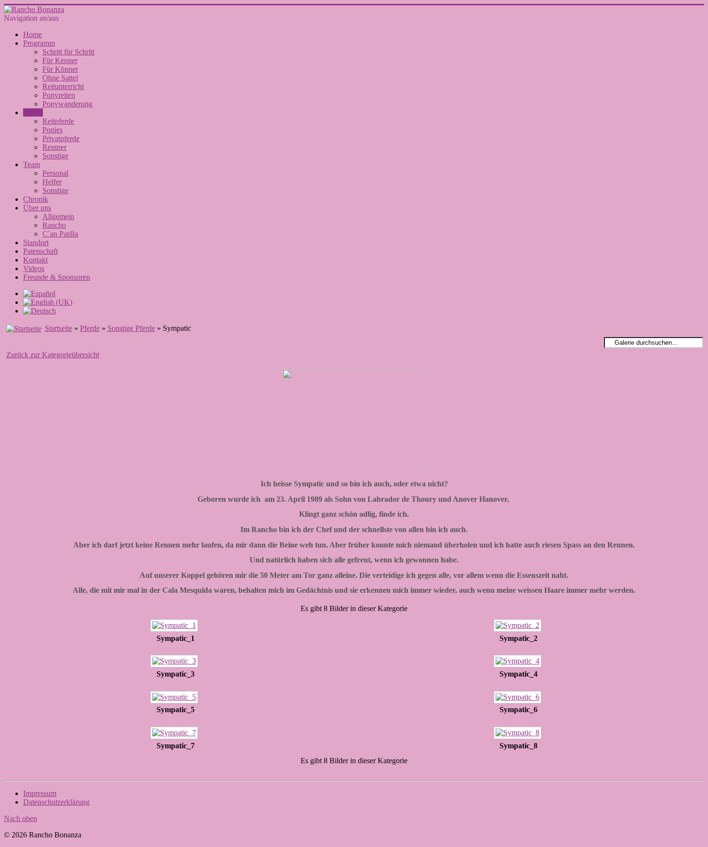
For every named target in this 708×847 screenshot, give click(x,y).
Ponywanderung (67, 104)
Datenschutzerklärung (56, 802)
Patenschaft (40, 251)
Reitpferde (58, 121)
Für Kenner (60, 60)
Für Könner (60, 69)
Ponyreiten (58, 95)
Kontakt (35, 260)
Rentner (54, 147)
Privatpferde (60, 138)
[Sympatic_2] (518, 626)
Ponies (52, 130)
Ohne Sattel (60, 78)
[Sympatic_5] (175, 698)
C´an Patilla (60, 234)
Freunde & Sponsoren (56, 277)
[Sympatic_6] (518, 698)
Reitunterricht (63, 86)
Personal (55, 173)
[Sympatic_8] (518, 734)
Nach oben (20, 818)
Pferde (33, 112)
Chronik (35, 199)
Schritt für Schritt (68, 52)
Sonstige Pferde (131, 328)
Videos (33, 268)
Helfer (52, 182)
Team (31, 164)
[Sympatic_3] (175, 662)
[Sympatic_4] (518, 662)
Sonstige (55, 156)
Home (32, 34)
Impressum (39, 793)
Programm (39, 43)
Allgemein (58, 216)
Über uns (37, 208)
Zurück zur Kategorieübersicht (52, 355)
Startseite (58, 328)
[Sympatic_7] (175, 734)
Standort (36, 242)
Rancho (54, 225)
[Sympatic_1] (175, 626)
